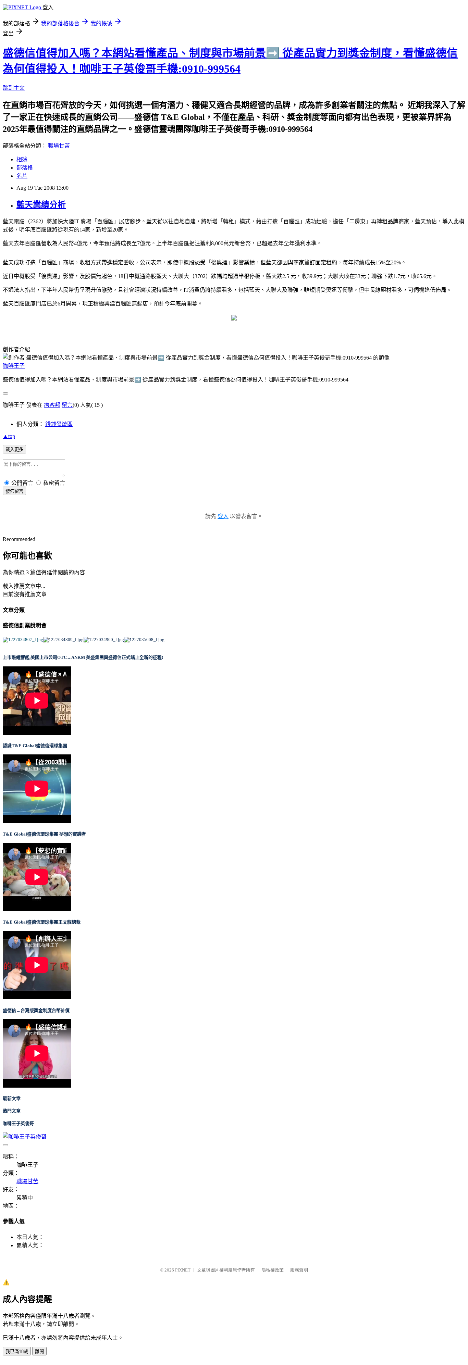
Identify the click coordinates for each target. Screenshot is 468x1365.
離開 (39, 1351)
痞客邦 (52, 405)
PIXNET (182, 1270)
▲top (9, 436)
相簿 (21, 159)
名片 (21, 176)
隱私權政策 (272, 1270)
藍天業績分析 (41, 204)
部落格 (24, 168)
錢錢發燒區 (59, 424)
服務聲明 (299, 1270)
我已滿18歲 (16, 1351)
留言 (67, 405)
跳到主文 (14, 88)
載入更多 (14, 449)
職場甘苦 (59, 146)
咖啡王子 (14, 366)
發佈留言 (14, 491)
